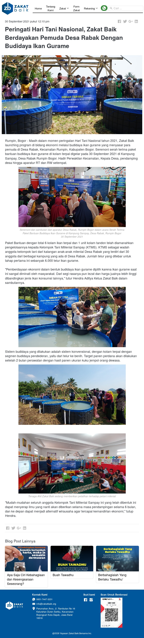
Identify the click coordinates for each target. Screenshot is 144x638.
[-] (85, 600)
